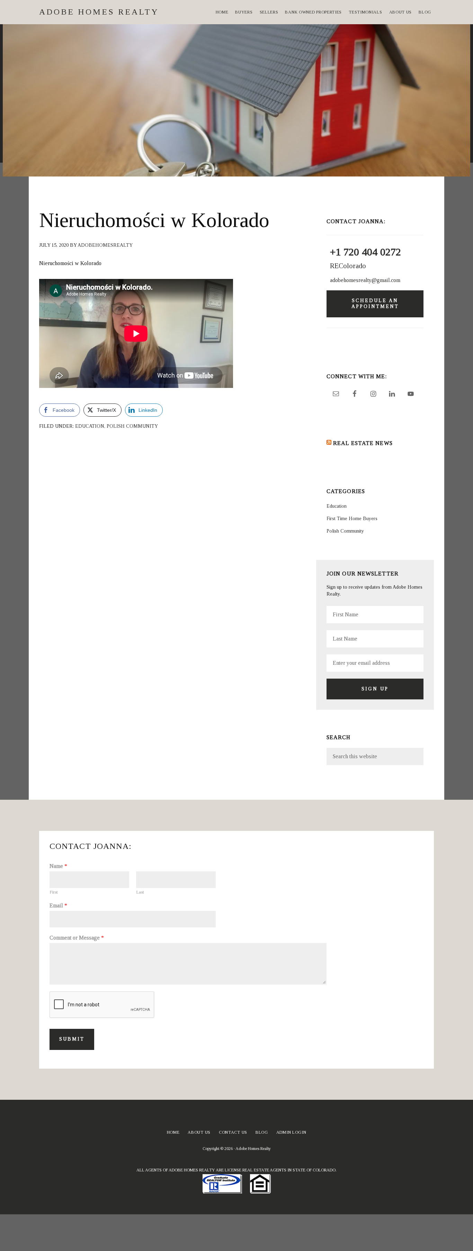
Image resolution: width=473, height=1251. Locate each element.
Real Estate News (363, 443)
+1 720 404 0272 (365, 251)
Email (58, 905)
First (54, 892)
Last (140, 892)
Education (89, 426)
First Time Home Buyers (352, 518)
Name (58, 866)
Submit (71, 1039)
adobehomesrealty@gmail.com (365, 280)
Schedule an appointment (375, 303)
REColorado (348, 266)
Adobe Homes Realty (99, 11)
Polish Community (132, 426)
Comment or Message (77, 938)
